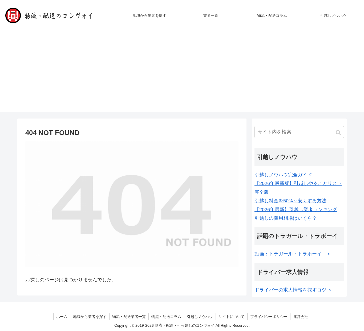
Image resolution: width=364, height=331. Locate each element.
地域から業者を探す (90, 316)
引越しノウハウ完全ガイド (283, 175)
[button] (339, 132)
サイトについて (232, 316)
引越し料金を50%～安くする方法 (290, 200)
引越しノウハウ (200, 316)
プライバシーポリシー (269, 316)
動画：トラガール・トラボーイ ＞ (292, 254)
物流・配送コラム (166, 316)
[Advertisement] (182, 74)
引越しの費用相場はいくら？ (285, 218)
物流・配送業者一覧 (129, 316)
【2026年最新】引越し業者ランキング (295, 209)
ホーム (61, 316)
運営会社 (300, 316)
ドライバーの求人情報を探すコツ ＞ (293, 290)
